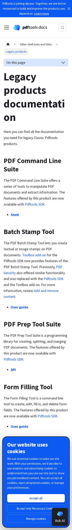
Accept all (36, 498)
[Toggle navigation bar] (7, 27)
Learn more (41, 13)
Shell (15, 214)
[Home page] (8, 44)
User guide (19, 307)
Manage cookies (36, 519)
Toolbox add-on (34, 255)
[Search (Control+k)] (62, 27)
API (13, 369)
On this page (15, 62)
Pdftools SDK (35, 204)
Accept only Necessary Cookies (36, 508)
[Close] (69, 8)
